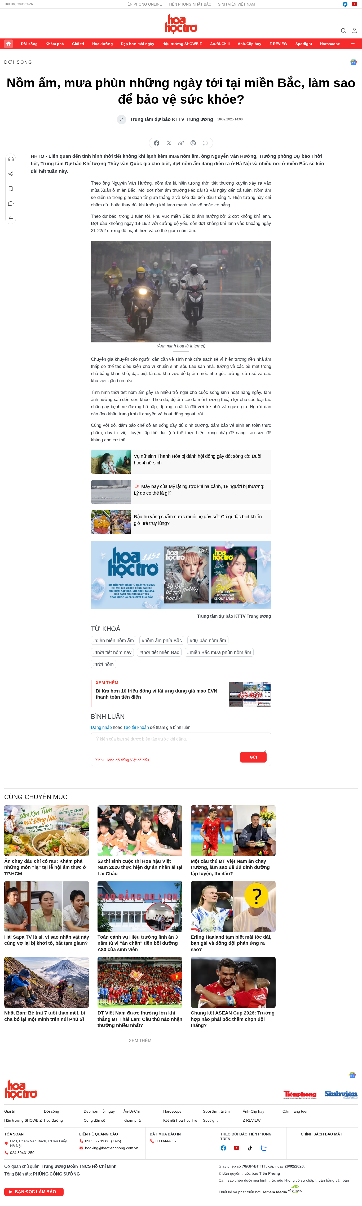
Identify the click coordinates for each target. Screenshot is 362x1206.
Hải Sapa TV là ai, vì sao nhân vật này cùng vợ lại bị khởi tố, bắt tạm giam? (46, 940)
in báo (193, 143)
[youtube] (354, 4)
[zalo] (267, 1148)
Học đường (102, 44)
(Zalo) (116, 1141)
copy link (181, 143)
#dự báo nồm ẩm (208, 640)
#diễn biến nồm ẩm (113, 640)
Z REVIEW (278, 44)
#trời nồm (103, 664)
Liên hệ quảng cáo (98, 1134)
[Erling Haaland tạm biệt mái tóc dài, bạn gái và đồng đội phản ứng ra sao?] (233, 906)
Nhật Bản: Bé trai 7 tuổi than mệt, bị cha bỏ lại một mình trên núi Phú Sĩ (44, 1016)
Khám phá (55, 44)
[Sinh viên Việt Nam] (341, 1095)
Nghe (11, 159)
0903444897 (166, 1141)
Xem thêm (353, 44)
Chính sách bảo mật (321, 1134)
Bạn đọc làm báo (35, 1192)
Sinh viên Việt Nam (236, 4)
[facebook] (345, 4)
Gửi (253, 757)
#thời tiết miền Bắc (159, 652)
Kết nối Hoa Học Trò (180, 1120)
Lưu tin (11, 189)
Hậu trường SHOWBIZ (182, 44)
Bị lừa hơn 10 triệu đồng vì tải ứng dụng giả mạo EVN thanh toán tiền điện (156, 694)
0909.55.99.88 (97, 1141)
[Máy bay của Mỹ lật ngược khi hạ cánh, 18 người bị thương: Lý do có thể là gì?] (111, 492)
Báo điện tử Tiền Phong (181, 23)
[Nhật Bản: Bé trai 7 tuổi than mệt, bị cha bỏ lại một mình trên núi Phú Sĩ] (46, 982)
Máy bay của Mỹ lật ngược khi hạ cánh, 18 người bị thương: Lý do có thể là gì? (199, 490)
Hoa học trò (21, 1089)
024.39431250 (22, 1153)
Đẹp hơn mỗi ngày (137, 44)
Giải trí (78, 44)
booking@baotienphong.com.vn (111, 1148)
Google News (353, 62)
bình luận (205, 143)
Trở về (11, 218)
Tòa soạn (14, 1134)
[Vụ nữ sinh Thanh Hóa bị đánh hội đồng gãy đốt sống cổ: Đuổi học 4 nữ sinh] (111, 462)
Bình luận (11, 203)
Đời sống (29, 44)
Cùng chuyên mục (35, 796)
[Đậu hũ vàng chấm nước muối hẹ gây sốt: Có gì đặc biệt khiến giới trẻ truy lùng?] (111, 522)
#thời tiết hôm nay (112, 652)
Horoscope (330, 44)
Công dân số (94, 1120)
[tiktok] (252, 1148)
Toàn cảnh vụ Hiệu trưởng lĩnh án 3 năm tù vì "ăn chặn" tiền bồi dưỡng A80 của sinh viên (138, 943)
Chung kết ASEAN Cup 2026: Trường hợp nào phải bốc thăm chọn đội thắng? (233, 1019)
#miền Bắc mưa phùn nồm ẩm (219, 652)
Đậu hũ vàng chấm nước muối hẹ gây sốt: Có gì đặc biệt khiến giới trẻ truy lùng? (198, 520)
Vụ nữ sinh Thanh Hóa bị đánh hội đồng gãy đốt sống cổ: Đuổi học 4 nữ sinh (197, 459)
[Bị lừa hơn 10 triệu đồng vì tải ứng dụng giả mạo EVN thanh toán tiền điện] (250, 694)
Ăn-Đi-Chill (220, 44)
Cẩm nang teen (295, 1111)
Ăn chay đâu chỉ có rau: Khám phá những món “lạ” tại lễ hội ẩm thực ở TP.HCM (45, 867)
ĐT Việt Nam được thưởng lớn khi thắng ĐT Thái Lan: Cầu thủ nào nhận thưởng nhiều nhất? (140, 1019)
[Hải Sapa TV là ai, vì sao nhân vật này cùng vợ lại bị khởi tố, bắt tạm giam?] (46, 906)
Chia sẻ (11, 174)
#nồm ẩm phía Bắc (162, 640)
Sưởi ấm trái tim (216, 1111)
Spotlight (303, 44)
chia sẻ (156, 143)
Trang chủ (8, 44)
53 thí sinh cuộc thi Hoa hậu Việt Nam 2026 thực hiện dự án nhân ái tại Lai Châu (140, 867)
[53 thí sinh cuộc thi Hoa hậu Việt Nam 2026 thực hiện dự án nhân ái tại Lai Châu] (140, 830)
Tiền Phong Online (143, 4)
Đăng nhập (101, 727)
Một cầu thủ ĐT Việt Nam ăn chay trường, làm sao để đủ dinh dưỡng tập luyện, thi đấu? (230, 867)
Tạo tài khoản (136, 727)
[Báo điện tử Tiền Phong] (300, 1095)
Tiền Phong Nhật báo (190, 4)
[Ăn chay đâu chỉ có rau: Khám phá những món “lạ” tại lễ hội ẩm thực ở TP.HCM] (46, 830)
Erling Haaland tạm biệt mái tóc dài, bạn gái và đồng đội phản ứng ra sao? (231, 943)
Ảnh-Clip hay (249, 44)
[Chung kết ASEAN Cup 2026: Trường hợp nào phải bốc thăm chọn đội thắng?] (233, 982)
